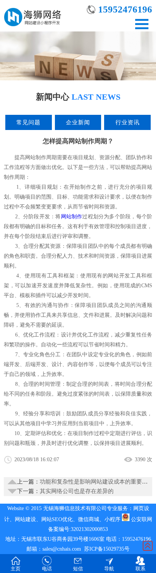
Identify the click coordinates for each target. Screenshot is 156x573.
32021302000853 (89, 529)
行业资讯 (127, 122)
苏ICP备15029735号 (106, 549)
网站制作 (72, 216)
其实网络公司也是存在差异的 (77, 491)
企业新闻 (78, 122)
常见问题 (28, 122)
